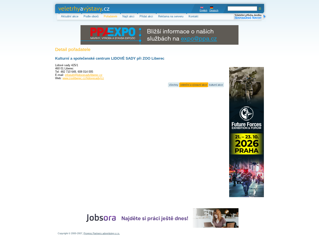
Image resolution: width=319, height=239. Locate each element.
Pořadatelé (110, 16)
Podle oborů (91, 16)
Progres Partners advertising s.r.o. (102, 233)
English (203, 10)
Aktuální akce (69, 16)
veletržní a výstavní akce (193, 84)
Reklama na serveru (170, 16)
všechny (173, 84)
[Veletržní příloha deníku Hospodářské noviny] (249, 17)
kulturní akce (216, 84)
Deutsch (213, 10)
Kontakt (193, 16)
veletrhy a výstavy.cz (71, 8)
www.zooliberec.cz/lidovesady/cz (83, 78)
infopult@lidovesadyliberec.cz (83, 75)
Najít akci (128, 16)
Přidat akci (146, 16)
